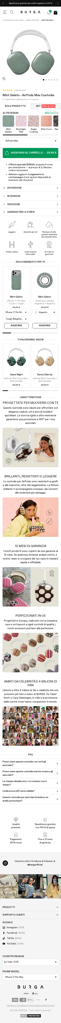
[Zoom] (4, 79)
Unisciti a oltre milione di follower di (35, 863)
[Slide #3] (51, 79)
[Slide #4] (54, 79)
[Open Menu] (5, 12)
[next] (57, 3)
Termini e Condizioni (17, 1005)
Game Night (16, 374)
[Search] (12, 12)
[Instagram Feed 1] (30, 886)
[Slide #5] (57, 79)
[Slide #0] (43, 79)
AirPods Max (47, 20)
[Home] (30, 12)
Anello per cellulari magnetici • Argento (44, 302)
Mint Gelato (16, 297)
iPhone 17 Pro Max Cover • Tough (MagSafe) (16, 302)
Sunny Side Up (44, 374)
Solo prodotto (15, 106)
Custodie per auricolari (13, 20)
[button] (14, 90)
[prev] (3, 3)
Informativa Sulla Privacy (42, 1005)
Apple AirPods (32, 20)
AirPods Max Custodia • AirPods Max (16, 379)
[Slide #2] (49, 79)
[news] (49, 12)
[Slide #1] (46, 79)
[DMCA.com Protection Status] (30, 1016)
